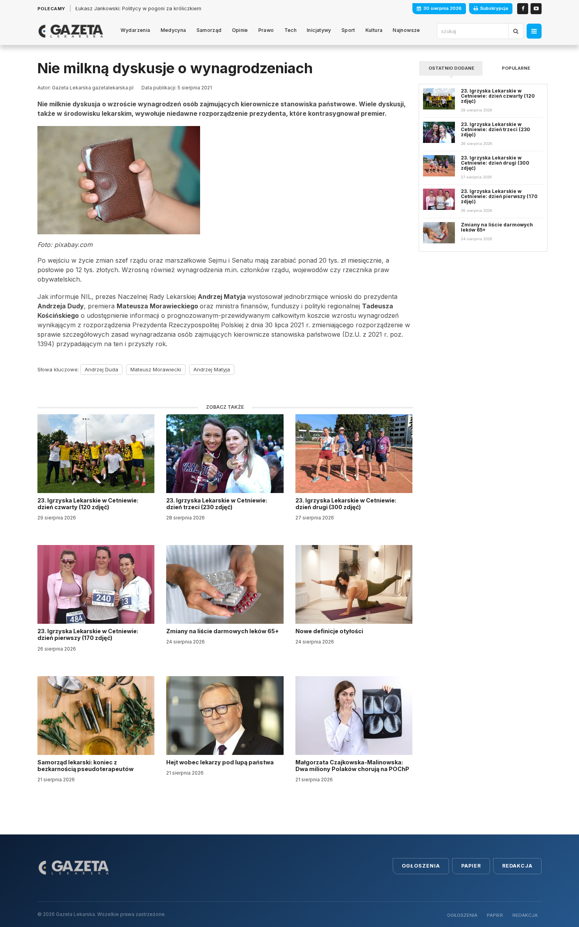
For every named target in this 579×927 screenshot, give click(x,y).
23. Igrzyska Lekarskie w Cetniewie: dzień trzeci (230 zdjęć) (216, 503)
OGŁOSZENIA (462, 915)
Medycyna (173, 30)
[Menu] (534, 31)
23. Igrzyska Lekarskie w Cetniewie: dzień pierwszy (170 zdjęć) (87, 634)
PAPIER (495, 915)
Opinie (240, 30)
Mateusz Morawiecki (155, 369)
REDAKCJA (525, 915)
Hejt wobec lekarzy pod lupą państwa (220, 762)
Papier (471, 866)
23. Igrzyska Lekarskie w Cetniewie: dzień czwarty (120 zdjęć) (87, 503)
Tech (290, 30)
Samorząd (209, 30)
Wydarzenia (135, 30)
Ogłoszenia (421, 866)
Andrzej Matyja (211, 369)
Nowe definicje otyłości (329, 631)
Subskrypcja (494, 8)
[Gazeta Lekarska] (70, 31)
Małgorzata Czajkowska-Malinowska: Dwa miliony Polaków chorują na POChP (352, 765)
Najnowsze (406, 30)
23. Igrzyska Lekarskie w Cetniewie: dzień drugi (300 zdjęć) (345, 503)
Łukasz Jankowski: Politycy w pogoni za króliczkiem (138, 8)
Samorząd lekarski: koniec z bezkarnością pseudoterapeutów (86, 765)
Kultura (374, 30)
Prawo (266, 30)
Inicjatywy (319, 30)
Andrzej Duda (101, 369)
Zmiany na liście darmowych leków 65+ (223, 631)
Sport (348, 30)
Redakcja (517, 866)
